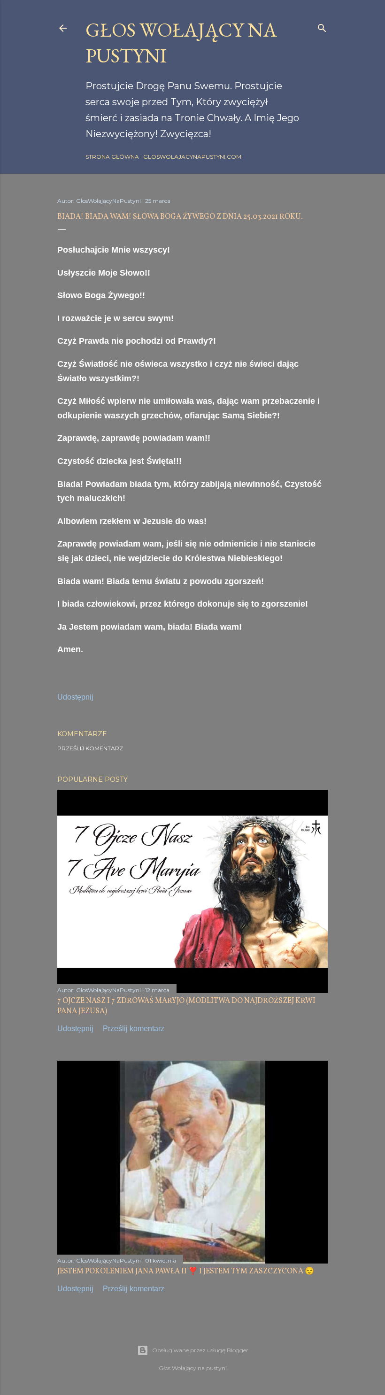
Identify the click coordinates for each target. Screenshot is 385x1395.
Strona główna (112, 156)
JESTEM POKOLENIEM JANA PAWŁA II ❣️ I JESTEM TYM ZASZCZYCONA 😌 (185, 1271)
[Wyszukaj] (322, 26)
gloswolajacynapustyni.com (192, 156)
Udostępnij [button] (75, 697)
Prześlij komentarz (90, 748)
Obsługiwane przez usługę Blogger (200, 1350)
